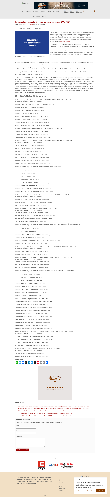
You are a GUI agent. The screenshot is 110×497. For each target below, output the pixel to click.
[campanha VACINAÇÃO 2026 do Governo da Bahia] (61, 3)
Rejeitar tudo (90, 491)
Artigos (49, 11)
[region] (90, 485)
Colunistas (42, 11)
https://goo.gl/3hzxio (65, 41)
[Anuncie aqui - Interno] (55, 367)
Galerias (55, 11)
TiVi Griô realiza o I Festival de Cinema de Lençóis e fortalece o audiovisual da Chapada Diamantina (45, 413)
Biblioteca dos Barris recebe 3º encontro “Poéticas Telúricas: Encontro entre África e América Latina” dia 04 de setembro (50, 411)
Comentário (19, 436)
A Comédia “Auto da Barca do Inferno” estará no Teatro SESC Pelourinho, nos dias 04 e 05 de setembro (46, 416)
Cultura (31, 24)
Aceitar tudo (100, 491)
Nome (18, 425)
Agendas (27, 11)
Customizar (80, 491)
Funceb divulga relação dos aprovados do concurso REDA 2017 (42, 22)
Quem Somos (36, 16)
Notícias (35, 11)
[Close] (105, 479)
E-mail (18, 431)
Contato (44, 16)
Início (21, 11)
